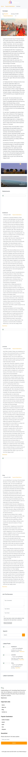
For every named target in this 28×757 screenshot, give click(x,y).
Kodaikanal (14, 646)
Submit (14, 743)
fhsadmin (6, 13)
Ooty (12, 663)
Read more (4, 698)
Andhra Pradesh (5, 719)
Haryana (4, 729)
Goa (3, 727)
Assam (3, 722)
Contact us (4, 712)
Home (3, 705)
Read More (4, 325)
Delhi (3, 724)
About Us (4, 707)
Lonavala (13, 654)
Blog (3, 709)
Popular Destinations (10, 6)
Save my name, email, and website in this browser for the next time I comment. (14, 619)
